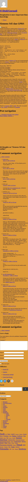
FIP (7, 416)
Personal (5, 411)
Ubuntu (16, 39)
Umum (4, 427)
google (21, 81)
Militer (6, 443)
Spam (13, 447)
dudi (15, 105)
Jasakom (5, 372)
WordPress (8, 480)
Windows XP (12, 60)
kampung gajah (9, 88)
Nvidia (16, 443)
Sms (9, 447)
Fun (4, 404)
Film (24, 436)
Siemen (7, 62)
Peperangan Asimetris (6, 445)
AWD (7, 414)
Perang (14, 445)
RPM (24, 445)
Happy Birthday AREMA (7, 116)
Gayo (5, 438)
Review (5, 422)
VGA (13, 449)
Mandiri (2, 443)
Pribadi (19, 445)
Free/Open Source (7, 403)
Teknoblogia (6, 423)
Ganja (1, 438)
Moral (9, 443)
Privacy (5, 20)
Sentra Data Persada (7, 377)
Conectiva (17, 434)
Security (2, 447)
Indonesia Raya (11, 439)
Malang (24, 441)
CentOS (13, 434)
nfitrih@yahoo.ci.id (10, 282)
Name (2, 352)
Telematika (4, 449)
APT (6, 434)
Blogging (5, 402)
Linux (4, 408)
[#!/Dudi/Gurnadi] (3, 7)
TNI (10, 449)
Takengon (17, 447)
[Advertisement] (14, 131)
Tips (2, 107)
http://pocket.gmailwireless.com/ (14, 90)
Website (2, 358)
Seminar (6, 447)
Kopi (12, 441)
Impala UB (5, 369)
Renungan (5, 420)
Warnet (16, 449)
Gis (7, 438)
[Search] (25, 389)
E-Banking (6, 436)
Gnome (4, 406)
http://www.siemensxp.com (13, 188)
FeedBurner (20, 436)
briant (4, 159)
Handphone (3, 440)
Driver (1, 436)
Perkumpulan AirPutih (8, 374)
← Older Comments (5, 156)
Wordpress (22, 449)
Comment (3, 340)
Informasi (5, 407)
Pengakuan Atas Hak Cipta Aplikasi (9, 114)
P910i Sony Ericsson (12, 32)
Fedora (14, 436)
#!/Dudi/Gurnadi (8, 10)
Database (20, 434)
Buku (9, 434)
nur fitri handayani (7, 274)
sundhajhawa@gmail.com (16, 310)
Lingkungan (17, 441)
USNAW (8, 419)
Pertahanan (5, 412)
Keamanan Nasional (20, 439)
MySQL (12, 443)
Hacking (19, 438)
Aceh (2, 434)
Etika (10, 436)
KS (7, 418)
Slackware (22, 39)
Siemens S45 (21, 28)
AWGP (7, 415)
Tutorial (5, 107)
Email (2, 355)
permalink (17, 107)
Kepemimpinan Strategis (5, 441)
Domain (25, 434)
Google (13, 438)
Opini (4, 410)
